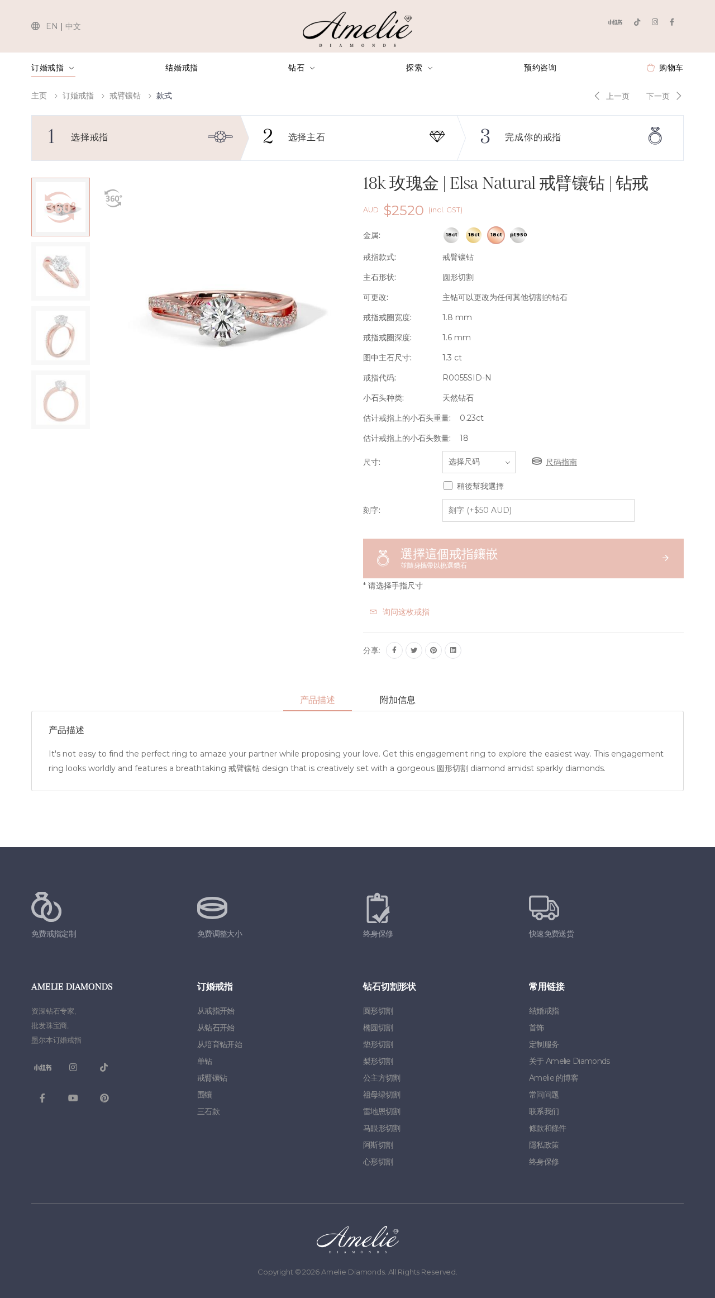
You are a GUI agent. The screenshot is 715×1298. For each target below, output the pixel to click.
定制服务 (544, 1044)
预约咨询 (540, 68)
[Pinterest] (433, 650)
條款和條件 (547, 1128)
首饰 (536, 1028)
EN (52, 26)
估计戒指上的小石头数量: (407, 438)
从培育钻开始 (219, 1044)
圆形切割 (378, 1011)
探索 (414, 68)
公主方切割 (382, 1078)
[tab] (317, 701)
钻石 (296, 68)
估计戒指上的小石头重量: (407, 418)
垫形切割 (378, 1044)
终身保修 (544, 1162)
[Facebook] (672, 22)
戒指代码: (379, 378)
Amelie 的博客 (553, 1078)
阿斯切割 (378, 1145)
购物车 (671, 68)
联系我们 (544, 1111)
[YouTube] (73, 1098)
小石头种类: (383, 398)
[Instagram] (655, 22)
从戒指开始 (216, 1011)
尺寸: (371, 462)
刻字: (371, 510)
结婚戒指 (181, 68)
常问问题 (544, 1095)
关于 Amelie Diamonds (569, 1061)
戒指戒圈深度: (387, 337)
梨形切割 (378, 1061)
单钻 (204, 1061)
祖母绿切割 (382, 1095)
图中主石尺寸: (387, 358)
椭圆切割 (378, 1028)
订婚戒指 (47, 68)
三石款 (208, 1111)
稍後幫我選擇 (480, 486)
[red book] (615, 22)
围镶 (204, 1095)
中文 (73, 26)
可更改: (375, 297)
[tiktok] (637, 22)
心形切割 (378, 1162)
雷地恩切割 (382, 1111)
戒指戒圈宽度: (387, 317)
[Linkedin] (453, 650)
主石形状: (379, 277)
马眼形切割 (382, 1128)
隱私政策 (544, 1145)
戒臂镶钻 (125, 96)
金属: (371, 235)
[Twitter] (414, 650)
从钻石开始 (216, 1028)
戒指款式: (379, 257)
